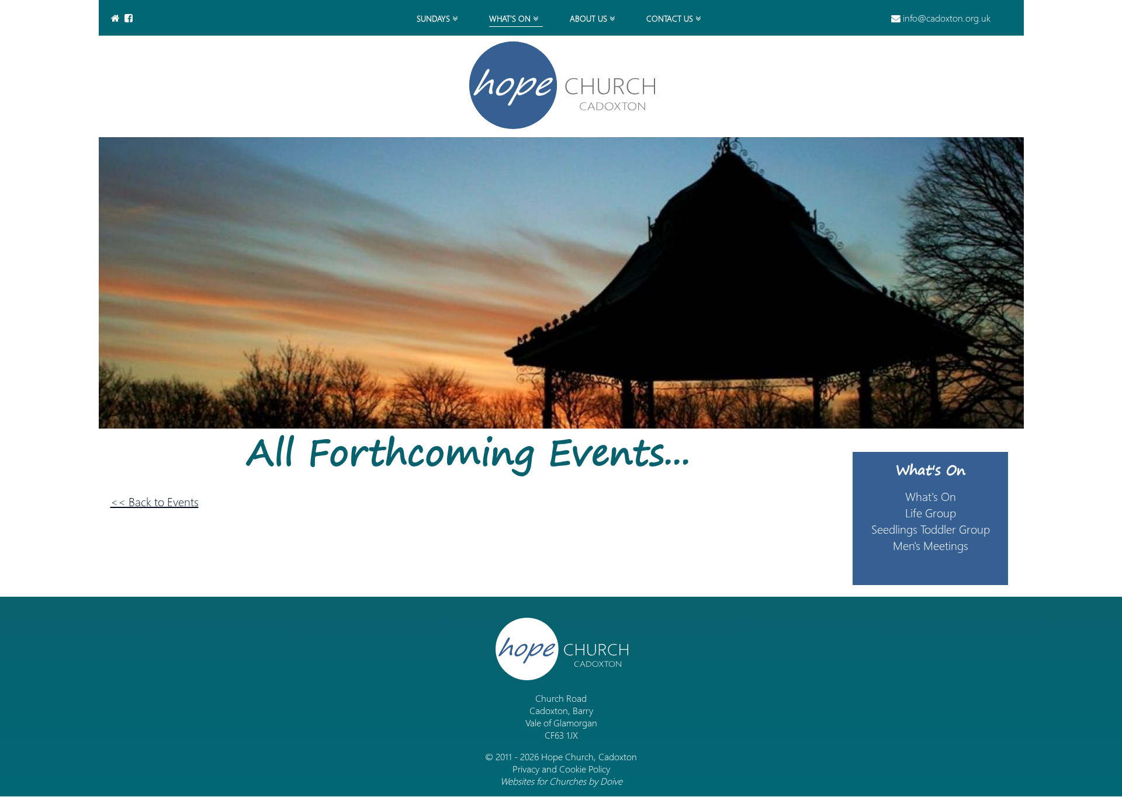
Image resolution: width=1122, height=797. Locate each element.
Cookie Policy (584, 769)
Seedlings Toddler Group (930, 528)
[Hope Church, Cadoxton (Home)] (561, 85)
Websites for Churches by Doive (561, 781)
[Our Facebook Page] (129, 18)
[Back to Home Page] (116, 18)
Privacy (525, 769)
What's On (930, 469)
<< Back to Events (154, 501)
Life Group (930, 512)
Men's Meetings (930, 545)
